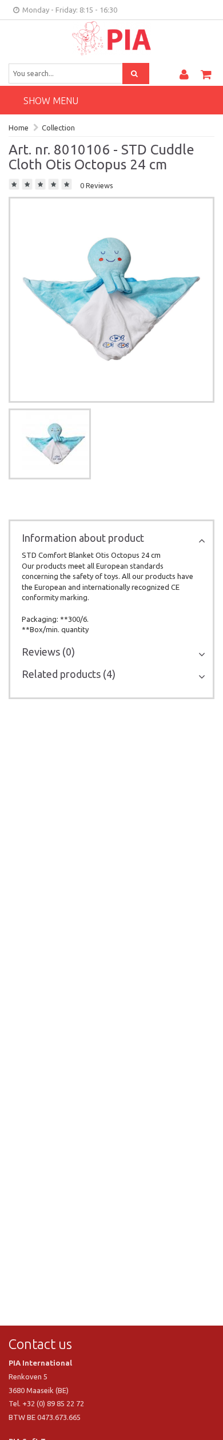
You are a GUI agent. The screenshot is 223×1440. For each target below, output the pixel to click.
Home (19, 128)
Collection (58, 128)
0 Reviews (96, 185)
